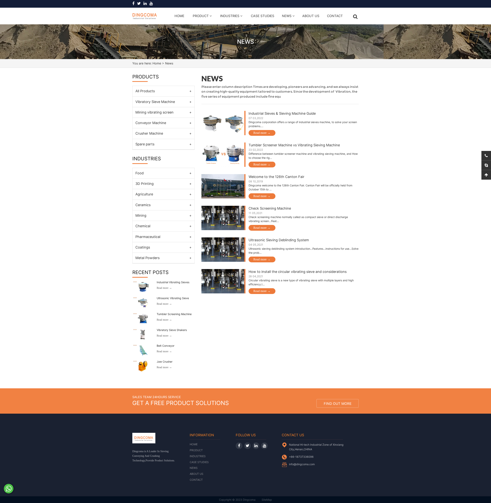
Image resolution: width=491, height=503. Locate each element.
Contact (335, 16)
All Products (163, 91)
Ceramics (163, 205)
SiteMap (267, 499)
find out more (338, 404)
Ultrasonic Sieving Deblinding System (279, 240)
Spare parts (163, 144)
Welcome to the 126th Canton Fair (276, 177)
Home (179, 16)
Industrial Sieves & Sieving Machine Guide (282, 113)
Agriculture (163, 194)
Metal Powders (163, 258)
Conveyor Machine (163, 123)
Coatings (163, 247)
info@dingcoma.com (302, 464)
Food (163, 173)
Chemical (163, 226)
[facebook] (134, 3)
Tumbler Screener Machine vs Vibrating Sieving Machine (294, 145)
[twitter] (140, 3)
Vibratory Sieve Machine (163, 102)
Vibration (342, 91)
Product (201, 16)
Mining (163, 215)
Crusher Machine (163, 133)
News (287, 16)
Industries (230, 16)
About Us (310, 16)
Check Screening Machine (270, 208)
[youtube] (152, 3)
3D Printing (163, 184)
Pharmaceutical (163, 237)
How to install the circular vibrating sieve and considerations (298, 272)
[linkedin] (146, 3)
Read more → (261, 132)
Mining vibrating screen (163, 112)
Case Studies (262, 16)
